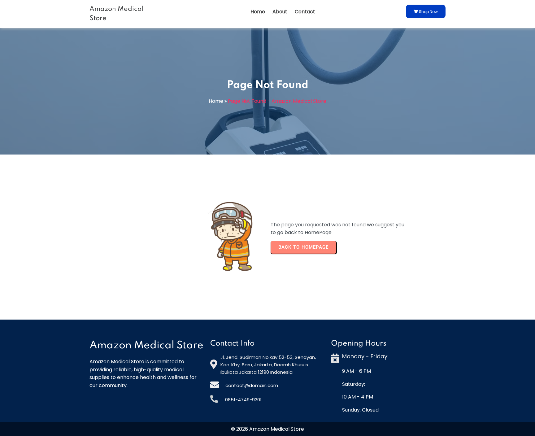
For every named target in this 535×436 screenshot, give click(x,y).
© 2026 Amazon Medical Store (267, 429)
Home (216, 101)
